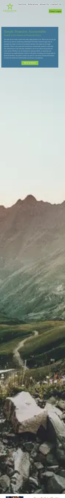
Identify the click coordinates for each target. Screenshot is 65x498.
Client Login (55, 11)
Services (22, 4)
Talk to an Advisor (31, 63)
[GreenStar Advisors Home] (10, 7)
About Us (44, 4)
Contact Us (56, 4)
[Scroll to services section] (32, 492)
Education (33, 4)
